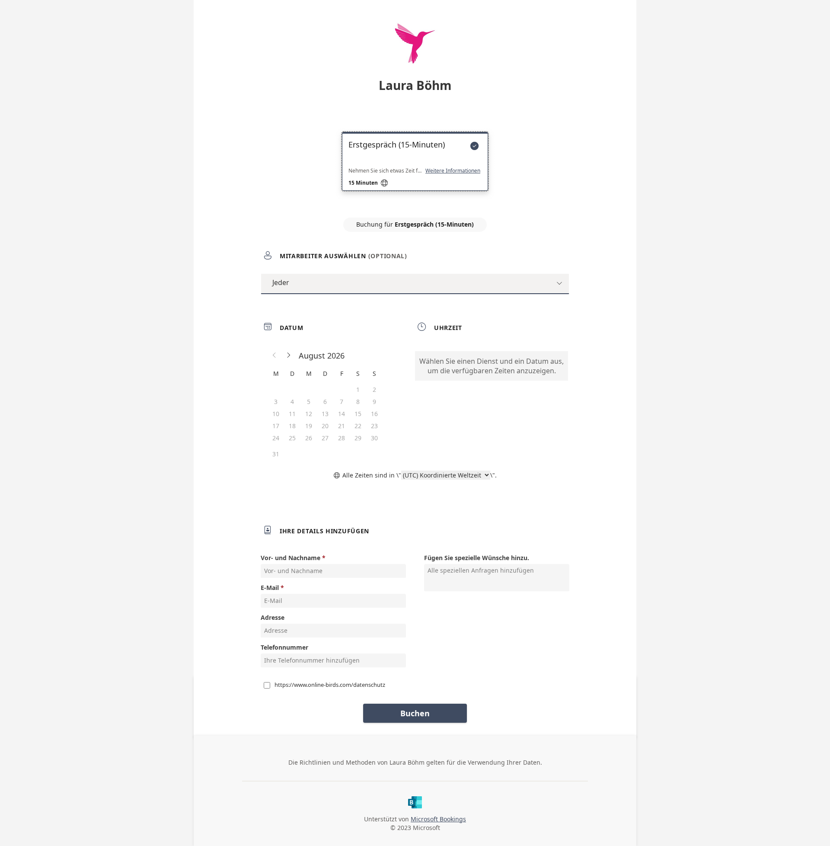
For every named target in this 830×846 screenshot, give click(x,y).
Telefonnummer (284, 647)
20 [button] (325, 426)
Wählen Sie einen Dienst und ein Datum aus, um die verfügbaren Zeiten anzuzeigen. (491, 365)
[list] (415, 169)
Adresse (272, 617)
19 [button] (308, 426)
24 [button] (275, 438)
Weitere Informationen (452, 171)
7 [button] (341, 401)
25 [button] (292, 438)
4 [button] (292, 401)
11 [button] (292, 414)
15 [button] (357, 414)
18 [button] (292, 426)
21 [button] (341, 426)
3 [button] (276, 401)
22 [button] (357, 426)
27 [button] (325, 438)
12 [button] (308, 414)
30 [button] (374, 438)
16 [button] (374, 414)
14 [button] (341, 414)
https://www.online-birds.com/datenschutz (330, 685)
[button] (274, 355)
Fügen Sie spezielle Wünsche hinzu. (476, 558)
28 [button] (341, 438)
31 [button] (275, 454)
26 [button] (308, 438)
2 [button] (374, 389)
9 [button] (374, 401)
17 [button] (275, 426)
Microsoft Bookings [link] (438, 819)
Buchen (415, 713)
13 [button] (325, 414)
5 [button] (308, 401)
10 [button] (275, 414)
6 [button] (325, 401)
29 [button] (357, 438)
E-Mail (270, 587)
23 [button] (374, 426)
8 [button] (358, 401)
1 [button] (358, 389)
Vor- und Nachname (290, 558)
